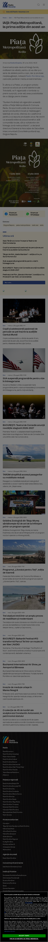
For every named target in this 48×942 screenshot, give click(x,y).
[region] (24, 917)
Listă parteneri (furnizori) (9, 931)
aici (5, 912)
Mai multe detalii (29, 902)
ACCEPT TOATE (24, 935)
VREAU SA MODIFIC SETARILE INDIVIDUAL (24, 939)
